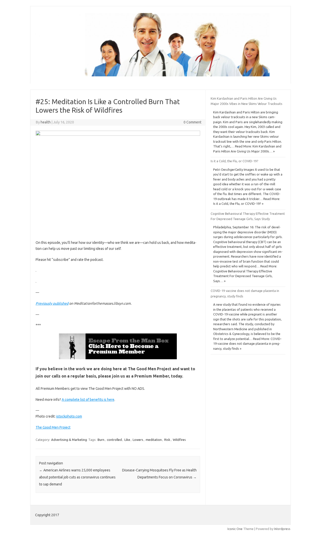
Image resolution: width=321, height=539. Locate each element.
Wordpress (282, 528)
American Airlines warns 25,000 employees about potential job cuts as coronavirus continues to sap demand (77, 477)
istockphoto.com (69, 416)
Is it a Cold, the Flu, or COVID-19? (234, 161)
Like (127, 439)
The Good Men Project (53, 427)
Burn (101, 439)
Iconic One (235, 528)
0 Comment (192, 122)
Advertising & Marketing (69, 439)
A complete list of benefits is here (88, 400)
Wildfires (179, 439)
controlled (114, 439)
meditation (154, 439)
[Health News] (152, 75)
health (46, 122)
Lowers (138, 439)
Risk (167, 439)
